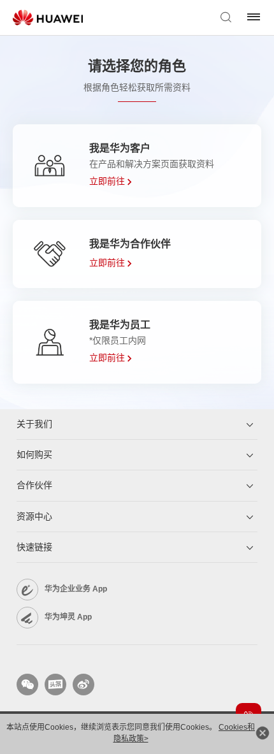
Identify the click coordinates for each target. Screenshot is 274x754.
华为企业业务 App (76, 588)
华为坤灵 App (68, 617)
